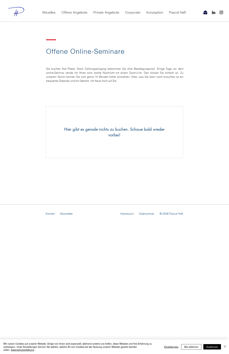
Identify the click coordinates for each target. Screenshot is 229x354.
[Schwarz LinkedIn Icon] (213, 12)
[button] (74, 12)
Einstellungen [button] (171, 346)
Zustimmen (212, 346)
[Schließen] (225, 346)
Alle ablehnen (191, 346)
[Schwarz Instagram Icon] (221, 12)
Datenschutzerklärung (22, 349)
